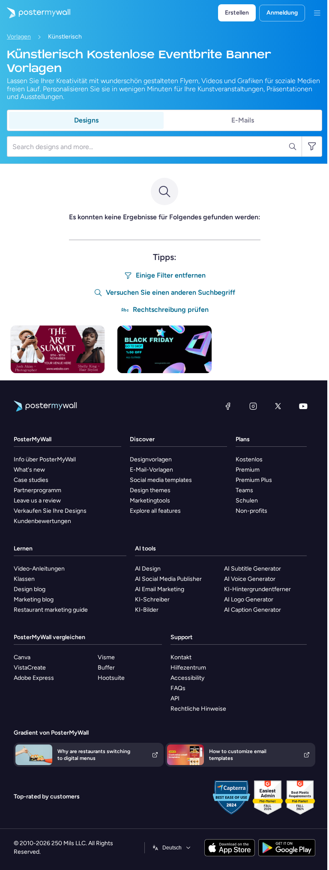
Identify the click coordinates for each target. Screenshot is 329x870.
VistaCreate (30, 667)
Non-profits (251, 510)
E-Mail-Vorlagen (151, 469)
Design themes (150, 490)
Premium (248, 469)
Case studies (31, 480)
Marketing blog (34, 599)
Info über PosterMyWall (45, 459)
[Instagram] (253, 406)
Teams (244, 490)
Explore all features (155, 510)
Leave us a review (37, 500)
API (174, 698)
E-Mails (242, 120)
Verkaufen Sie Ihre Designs (50, 510)
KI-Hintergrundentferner (257, 589)
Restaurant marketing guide (51, 609)
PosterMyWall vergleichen (49, 637)
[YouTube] (303, 406)
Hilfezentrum (188, 667)
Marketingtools (150, 500)
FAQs (177, 688)
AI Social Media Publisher (168, 579)
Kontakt (180, 657)
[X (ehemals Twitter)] (278, 406)
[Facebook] (227, 406)
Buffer (106, 667)
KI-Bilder (147, 609)
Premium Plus (254, 480)
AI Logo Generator (248, 599)
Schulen (247, 500)
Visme (106, 657)
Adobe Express (34, 678)
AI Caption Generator (252, 609)
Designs (86, 120)
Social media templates (161, 480)
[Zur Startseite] (35, 12)
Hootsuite (111, 678)
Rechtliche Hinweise (198, 708)
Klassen (24, 579)
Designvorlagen (151, 459)
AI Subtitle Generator (252, 568)
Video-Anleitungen (39, 568)
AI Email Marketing (159, 589)
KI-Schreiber (152, 599)
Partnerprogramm (37, 490)
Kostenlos (249, 459)
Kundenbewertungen (42, 521)
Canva (22, 657)
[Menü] (317, 13)
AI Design (148, 568)
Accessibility (187, 678)
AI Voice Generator (249, 579)
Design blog (29, 589)
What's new (29, 469)
